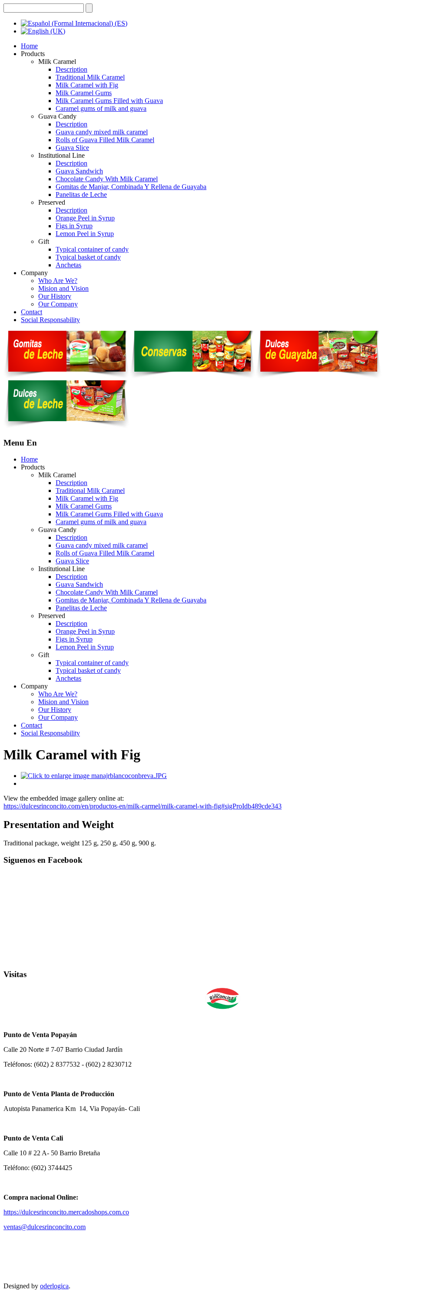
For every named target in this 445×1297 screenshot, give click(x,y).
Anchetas (68, 265)
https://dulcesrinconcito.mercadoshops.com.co (66, 1212)
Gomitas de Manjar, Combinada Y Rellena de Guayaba (131, 186)
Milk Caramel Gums (84, 92)
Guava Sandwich (79, 171)
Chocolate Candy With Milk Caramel (107, 179)
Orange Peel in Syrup (85, 218)
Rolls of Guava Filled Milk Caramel (105, 139)
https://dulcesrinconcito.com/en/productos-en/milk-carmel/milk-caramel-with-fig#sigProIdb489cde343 (142, 806)
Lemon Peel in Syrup (85, 233)
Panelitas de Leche (81, 194)
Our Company (58, 304)
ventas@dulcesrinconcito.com (44, 1226)
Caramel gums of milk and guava (101, 108)
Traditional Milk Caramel (90, 77)
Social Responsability (50, 319)
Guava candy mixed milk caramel (102, 132)
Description (71, 69)
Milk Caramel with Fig (87, 85)
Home (29, 46)
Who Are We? (57, 280)
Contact (31, 312)
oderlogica (54, 1286)
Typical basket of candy (88, 257)
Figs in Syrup (74, 225)
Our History (54, 296)
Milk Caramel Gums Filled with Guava (109, 100)
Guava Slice (72, 147)
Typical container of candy (92, 249)
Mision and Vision (63, 288)
